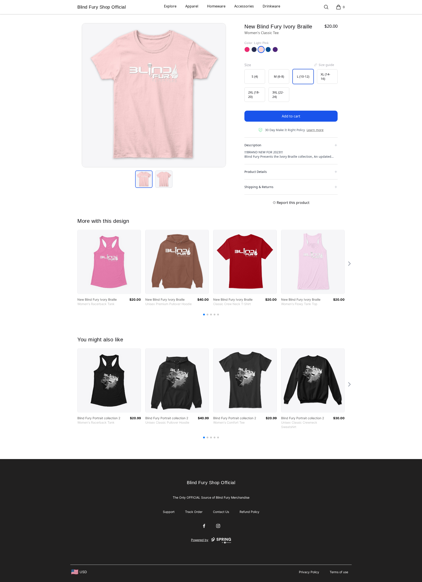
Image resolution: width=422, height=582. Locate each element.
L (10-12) (303, 76)
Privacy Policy (309, 572)
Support (169, 512)
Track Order (193, 512)
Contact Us (221, 512)
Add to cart (291, 116)
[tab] (144, 179)
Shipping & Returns (258, 187)
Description (252, 145)
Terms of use (339, 572)
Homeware (216, 6)
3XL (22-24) (278, 94)
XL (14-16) (325, 76)
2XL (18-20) (254, 94)
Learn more (315, 130)
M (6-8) (279, 76)
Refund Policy (249, 512)
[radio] (254, 76)
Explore (170, 6)
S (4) (255, 76)
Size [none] (247, 64)
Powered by (199, 540)
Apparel (191, 6)
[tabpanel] (154, 95)
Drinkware (271, 6)
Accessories (244, 6)
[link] (109, 262)
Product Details (255, 172)
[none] (323, 65)
